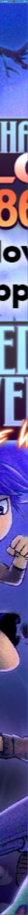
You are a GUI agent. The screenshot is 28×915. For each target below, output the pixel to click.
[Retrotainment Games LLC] (14, 1)
